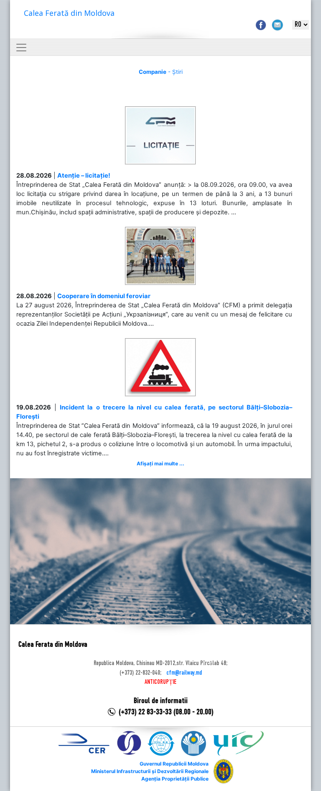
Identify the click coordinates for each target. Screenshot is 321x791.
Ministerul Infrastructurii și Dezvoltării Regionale (150, 771)
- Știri (161, 71)
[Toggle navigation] (21, 47)
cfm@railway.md (184, 673)
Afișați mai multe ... (160, 463)
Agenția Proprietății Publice (175, 779)
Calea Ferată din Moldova (69, 13)
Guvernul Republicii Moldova (174, 764)
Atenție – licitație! (83, 175)
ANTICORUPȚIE (160, 682)
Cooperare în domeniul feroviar (103, 296)
